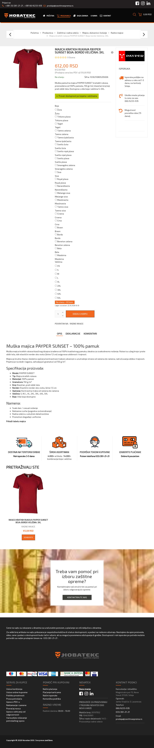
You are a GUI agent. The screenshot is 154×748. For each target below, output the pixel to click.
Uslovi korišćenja (14, 689)
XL (58, 281)
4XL (59, 293)
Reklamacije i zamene (16, 705)
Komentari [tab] (90, 333)
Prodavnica (48, 32)
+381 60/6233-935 (33, 5)
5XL (59, 298)
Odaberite (28, 537)
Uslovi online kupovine (17, 692)
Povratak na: (69, 323)
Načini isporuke (50, 695)
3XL (59, 290)
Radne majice (117, 32)
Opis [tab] (59, 333)
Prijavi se (6, 2)
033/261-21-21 (50, 638)
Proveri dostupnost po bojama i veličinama (78, 96)
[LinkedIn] (91, 693)
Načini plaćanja (50, 689)
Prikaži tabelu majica (16, 421)
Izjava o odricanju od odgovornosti (15, 713)
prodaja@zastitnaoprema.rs (60, 5)
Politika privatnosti (15, 695)
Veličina (58, 262)
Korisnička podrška (52, 698)
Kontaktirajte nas (77, 597)
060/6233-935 (123, 708)
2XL (59, 286)
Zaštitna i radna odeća (68, 32)
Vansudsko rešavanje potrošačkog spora (16, 719)
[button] (112, 52)
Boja (57, 106)
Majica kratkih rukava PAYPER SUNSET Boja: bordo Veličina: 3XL (28, 521)
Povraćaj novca (13, 708)
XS (58, 266)
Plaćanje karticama (52, 692)
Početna (35, 32)
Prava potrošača (14, 698)
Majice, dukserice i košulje (94, 32)
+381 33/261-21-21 (14, 5)
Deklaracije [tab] (73, 333)
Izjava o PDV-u (13, 702)
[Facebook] (81, 693)
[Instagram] (86, 693)
